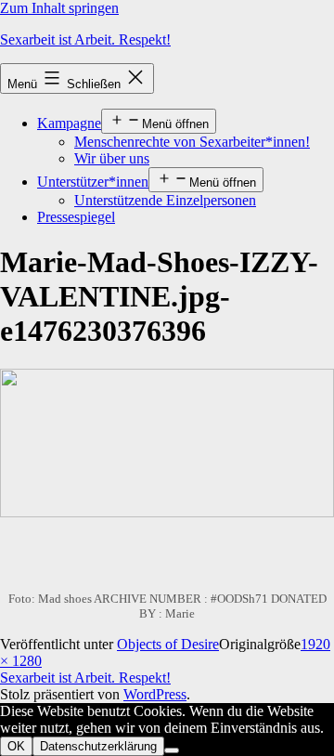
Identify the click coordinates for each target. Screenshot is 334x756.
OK (16, 746)
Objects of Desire (168, 644)
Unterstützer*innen (92, 181)
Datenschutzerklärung (98, 746)
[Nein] (171, 750)
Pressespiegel (76, 217)
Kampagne (69, 123)
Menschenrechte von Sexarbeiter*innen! (192, 142)
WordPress (154, 694)
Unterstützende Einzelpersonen (165, 200)
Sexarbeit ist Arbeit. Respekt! (85, 39)
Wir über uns (111, 158)
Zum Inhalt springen (59, 8)
